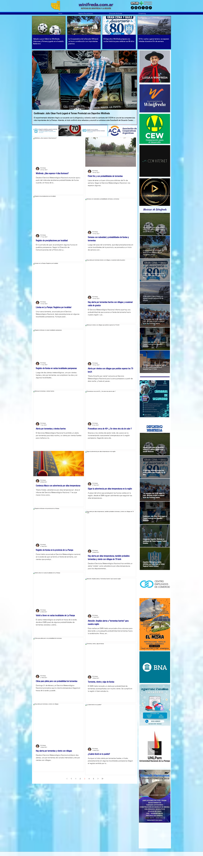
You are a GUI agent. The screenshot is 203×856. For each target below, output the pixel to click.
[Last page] (102, 779)
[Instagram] (136, 7)
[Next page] (98, 779)
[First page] (67, 779)
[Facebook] (139, 7)
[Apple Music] (150, 7)
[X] (143, 7)
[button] (85, 13)
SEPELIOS (135, 3)
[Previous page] (71, 779)
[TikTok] (132, 7)
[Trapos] (146, 7)
